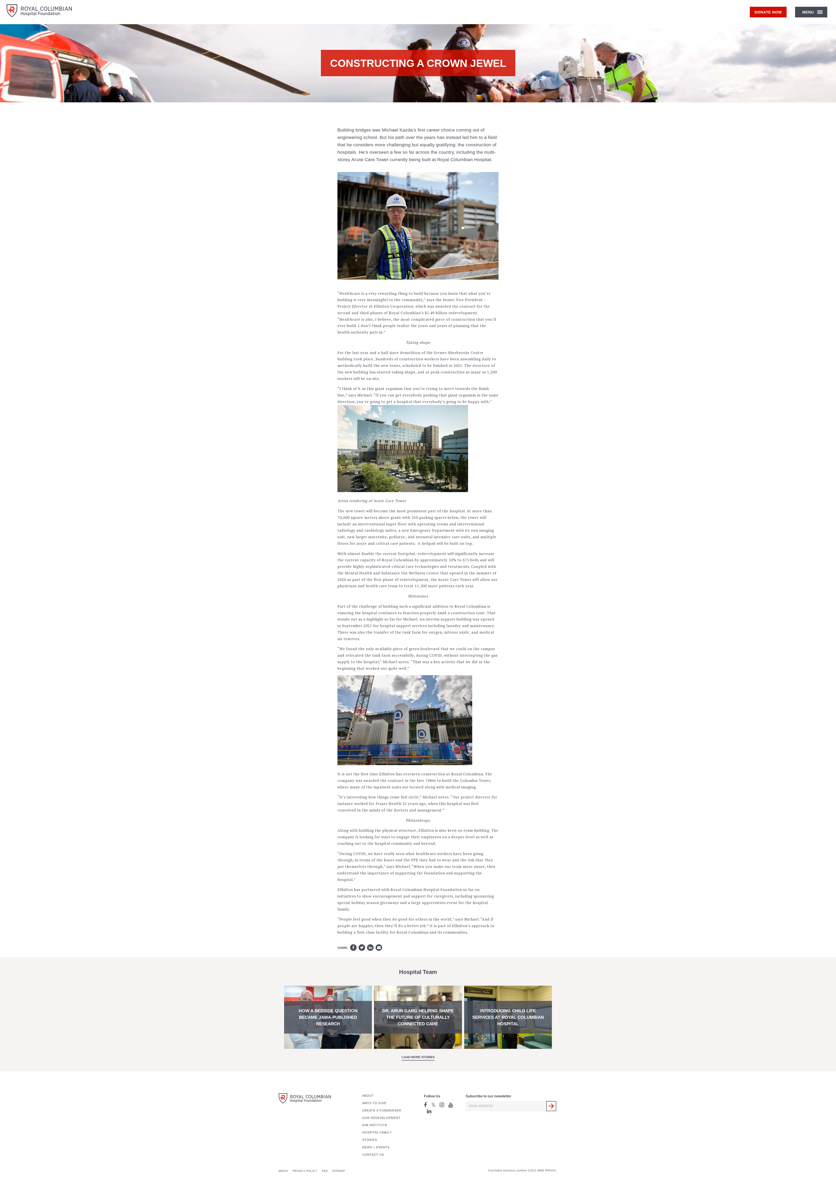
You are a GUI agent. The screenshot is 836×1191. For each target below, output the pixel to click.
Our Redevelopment (381, 1118)
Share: (342, 948)
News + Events (375, 1147)
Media (283, 1171)
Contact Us (373, 1154)
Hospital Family (377, 1132)
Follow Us (432, 1096)
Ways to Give (374, 1103)
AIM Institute (374, 1125)
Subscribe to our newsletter (488, 1096)
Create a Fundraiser (381, 1110)
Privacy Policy (305, 1171)
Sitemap (338, 1171)
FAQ (325, 1171)
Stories (369, 1140)
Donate (768, 12)
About (368, 1095)
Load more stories (418, 1057)
